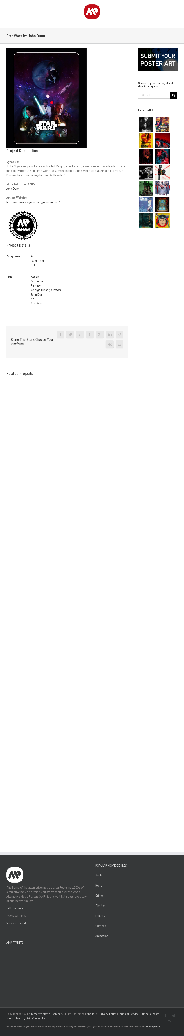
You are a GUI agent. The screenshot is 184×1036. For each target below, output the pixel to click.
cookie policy (153, 1026)
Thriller (100, 906)
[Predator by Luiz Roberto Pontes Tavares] (146, 189)
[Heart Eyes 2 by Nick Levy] (162, 156)
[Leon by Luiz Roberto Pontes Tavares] (162, 172)
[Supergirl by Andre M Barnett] (146, 156)
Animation (101, 936)
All (33, 256)
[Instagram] (169, 1021)
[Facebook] (60, 334)
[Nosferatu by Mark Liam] (146, 124)
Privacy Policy (108, 1013)
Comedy (100, 926)
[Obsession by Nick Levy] (146, 140)
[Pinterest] (80, 334)
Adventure (37, 281)
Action (35, 277)
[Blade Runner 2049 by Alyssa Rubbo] (146, 221)
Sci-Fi (34, 299)
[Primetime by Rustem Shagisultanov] (146, 205)
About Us (92, 1013)
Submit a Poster (150, 1013)
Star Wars (37, 303)
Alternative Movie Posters (44, 1013)
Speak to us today (17, 923)
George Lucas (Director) (46, 290)
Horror (99, 885)
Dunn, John (38, 261)
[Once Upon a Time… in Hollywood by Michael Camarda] (162, 124)
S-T (33, 265)
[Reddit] (119, 334)
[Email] (119, 344)
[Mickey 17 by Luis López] (162, 221)
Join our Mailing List (18, 1018)
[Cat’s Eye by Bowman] (162, 205)
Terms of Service (128, 1013)
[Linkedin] (110, 334)
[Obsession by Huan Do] (162, 140)
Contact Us (38, 1018)
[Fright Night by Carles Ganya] (146, 172)
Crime (99, 896)
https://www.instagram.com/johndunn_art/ (33, 202)
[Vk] (110, 344)
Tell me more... (16, 908)
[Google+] (100, 334)
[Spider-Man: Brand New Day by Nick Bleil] (162, 189)
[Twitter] (70, 334)
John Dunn (13, 189)
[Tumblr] (90, 334)
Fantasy (36, 285)
